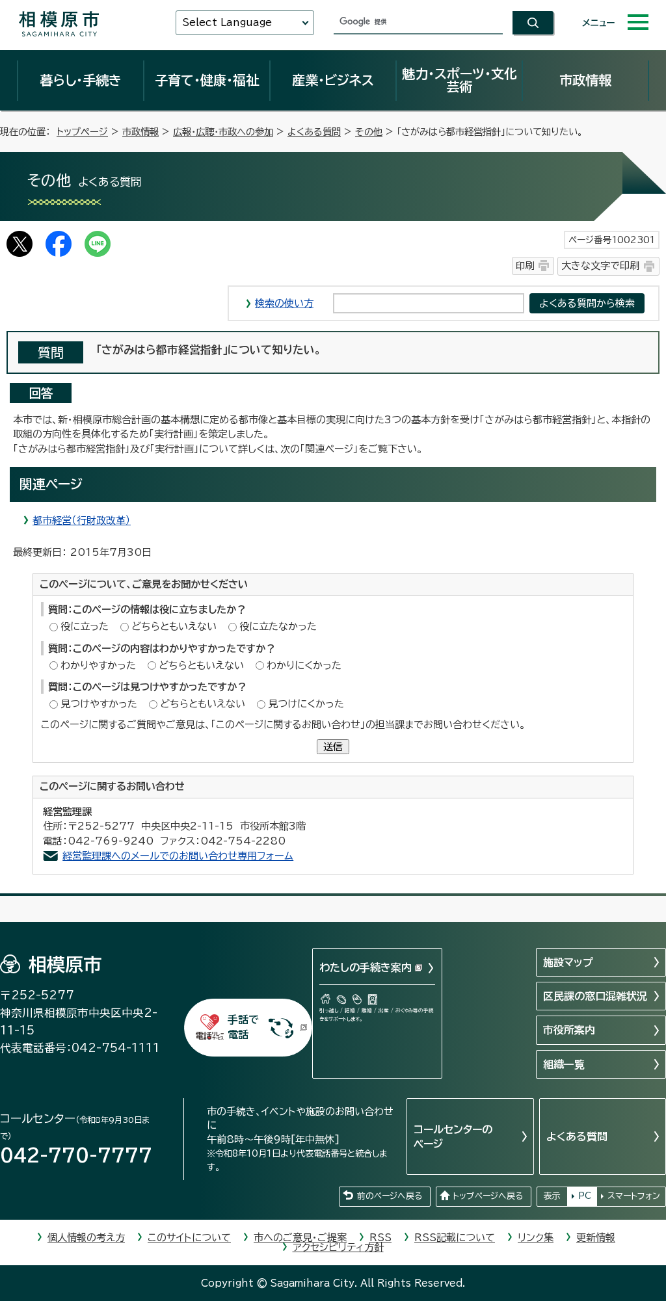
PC (584, 1196)
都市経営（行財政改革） (82, 520)
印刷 (525, 265)
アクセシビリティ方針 (338, 1247)
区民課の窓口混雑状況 (595, 996)
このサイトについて (189, 1237)
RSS (380, 1237)
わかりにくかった (304, 665)
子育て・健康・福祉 (207, 79)
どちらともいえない (174, 626)
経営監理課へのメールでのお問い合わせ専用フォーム (177, 856)
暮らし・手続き (81, 79)
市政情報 (585, 79)
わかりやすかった (98, 665)
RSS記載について (454, 1237)
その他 (368, 132)
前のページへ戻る (389, 1196)
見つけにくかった (306, 704)
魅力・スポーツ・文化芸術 (459, 80)
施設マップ (568, 962)
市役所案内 (569, 1030)
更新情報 (595, 1237)
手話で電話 (243, 1027)
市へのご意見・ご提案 (300, 1237)
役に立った (84, 626)
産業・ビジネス (333, 79)
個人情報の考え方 (86, 1237)
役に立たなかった (278, 626)
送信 (333, 747)
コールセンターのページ (453, 1136)
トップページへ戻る (488, 1196)
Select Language (227, 22)
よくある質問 (314, 132)
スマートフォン (633, 1196)
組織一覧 (564, 1064)
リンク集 (535, 1237)
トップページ (82, 132)
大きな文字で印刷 (600, 265)
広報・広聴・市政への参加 (223, 132)
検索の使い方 (284, 303)
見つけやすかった (98, 704)
